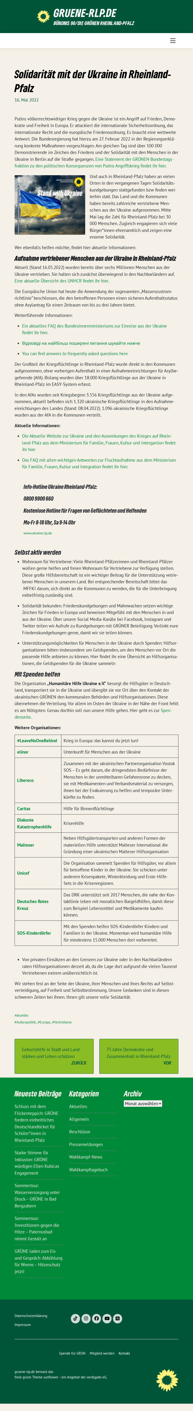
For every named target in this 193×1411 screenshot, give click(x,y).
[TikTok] (75, 1318)
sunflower (51, 1377)
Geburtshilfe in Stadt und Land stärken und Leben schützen (54, 1056)
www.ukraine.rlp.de (38, 533)
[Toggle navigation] (172, 41)
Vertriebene (63, 1022)
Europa (45, 1022)
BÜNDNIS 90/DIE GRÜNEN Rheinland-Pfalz (94, 23)
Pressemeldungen (86, 1144)
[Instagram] (86, 1318)
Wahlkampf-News (85, 1157)
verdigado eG (96, 1377)
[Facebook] (96, 1318)
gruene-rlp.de (85, 12)
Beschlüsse (79, 1131)
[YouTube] (107, 1318)
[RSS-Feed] (117, 1318)
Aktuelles (21, 1015)
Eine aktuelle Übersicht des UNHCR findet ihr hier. (62, 281)
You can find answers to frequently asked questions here (75, 353)
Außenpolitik (26, 1022)
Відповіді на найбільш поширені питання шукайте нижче (81, 343)
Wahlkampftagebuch (88, 1169)
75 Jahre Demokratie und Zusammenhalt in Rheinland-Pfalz (139, 1056)
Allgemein (79, 1119)
